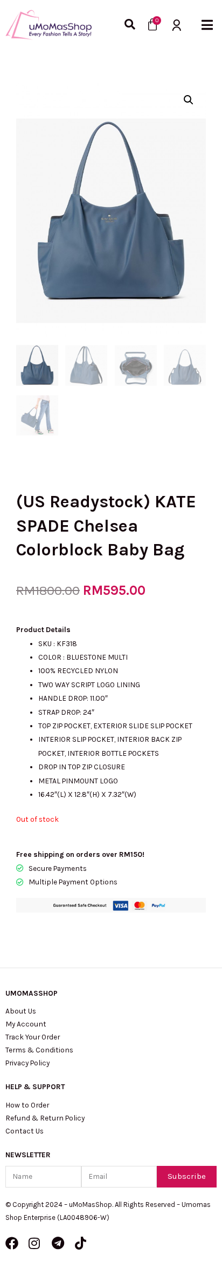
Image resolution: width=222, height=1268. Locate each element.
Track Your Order (32, 1036)
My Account (25, 1023)
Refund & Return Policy (45, 1117)
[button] (207, 24)
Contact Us (24, 1130)
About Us (20, 1011)
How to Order (27, 1105)
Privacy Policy (27, 1062)
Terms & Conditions (39, 1049)
